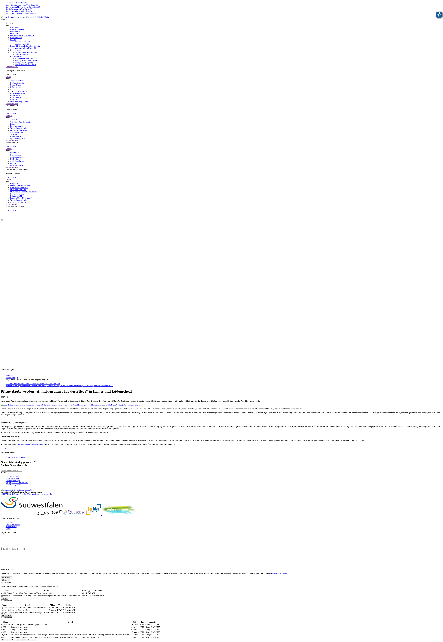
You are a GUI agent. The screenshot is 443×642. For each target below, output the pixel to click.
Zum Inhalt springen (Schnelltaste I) (19, 11)
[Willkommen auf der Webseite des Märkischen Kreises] (25, 17)
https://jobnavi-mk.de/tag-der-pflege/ (30, 444)
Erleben (8, 179)
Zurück (3, 448)
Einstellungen (6, 577)
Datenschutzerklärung (13, 525)
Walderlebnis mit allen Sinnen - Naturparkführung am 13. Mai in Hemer (33, 384)
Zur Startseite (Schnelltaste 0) (16, 3)
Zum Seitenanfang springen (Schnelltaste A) (22, 5)
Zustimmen (7, 582)
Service (8, 77)
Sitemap (8, 529)
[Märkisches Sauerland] (119, 515)
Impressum (9, 523)
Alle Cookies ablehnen (9, 640)
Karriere (9, 149)
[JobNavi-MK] (93, 515)
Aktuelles (9, 116)
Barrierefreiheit (11, 527)
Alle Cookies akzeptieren (27, 640)
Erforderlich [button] (5, 580)
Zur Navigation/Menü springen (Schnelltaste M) (23, 7)
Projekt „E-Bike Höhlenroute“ (17, 483)
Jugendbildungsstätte (13, 485)
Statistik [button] (4, 598)
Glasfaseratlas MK (12, 476)
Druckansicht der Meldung (15, 457)
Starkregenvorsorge (13, 481)
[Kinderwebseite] (74, 515)
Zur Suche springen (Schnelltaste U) (19, 9)
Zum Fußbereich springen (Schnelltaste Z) (21, 13)
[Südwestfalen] (32, 515)
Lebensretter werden (13, 479)
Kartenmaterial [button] (7, 615)
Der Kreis (9, 23)
